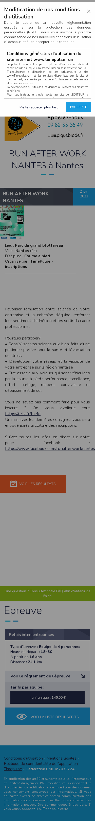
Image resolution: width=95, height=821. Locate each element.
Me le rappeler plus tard (39, 107)
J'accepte (78, 107)
